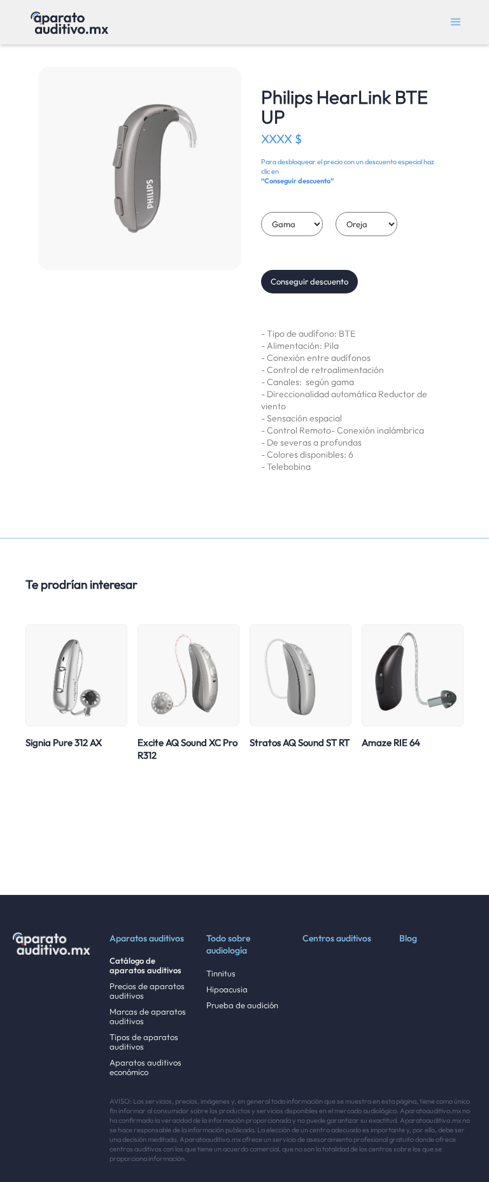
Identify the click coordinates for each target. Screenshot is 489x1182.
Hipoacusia (227, 989)
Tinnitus (221, 973)
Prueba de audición (242, 1005)
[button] (456, 22)
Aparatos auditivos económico (145, 1067)
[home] (69, 22)
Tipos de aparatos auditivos (144, 1042)
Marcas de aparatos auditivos (148, 1016)
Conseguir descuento (309, 281)
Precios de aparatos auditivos (147, 991)
